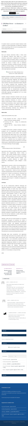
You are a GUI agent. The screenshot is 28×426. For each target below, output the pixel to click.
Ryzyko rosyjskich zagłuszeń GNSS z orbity (14, 369)
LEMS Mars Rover (5, 264)
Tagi (15, 356)
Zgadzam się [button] (12, 13)
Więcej (17, 13)
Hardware (24, 29)
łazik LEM (12, 264)
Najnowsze (11, 356)
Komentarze (4, 356)
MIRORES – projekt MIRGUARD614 (13, 364)
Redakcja (4, 29)
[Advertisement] (15, 38)
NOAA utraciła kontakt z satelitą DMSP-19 (20, 272)
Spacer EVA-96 (14, 359)
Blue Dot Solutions (16, 397)
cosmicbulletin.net (12, 312)
